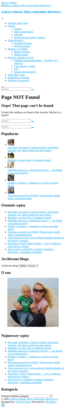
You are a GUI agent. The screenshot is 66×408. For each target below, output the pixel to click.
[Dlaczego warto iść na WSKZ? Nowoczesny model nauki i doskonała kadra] (11, 192)
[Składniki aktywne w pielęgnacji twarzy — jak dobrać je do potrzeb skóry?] (11, 167)
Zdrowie (18, 34)
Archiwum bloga (9, 265)
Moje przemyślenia (23, 31)
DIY (16, 69)
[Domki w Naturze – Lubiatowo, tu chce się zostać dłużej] (11, 180)
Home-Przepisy (15, 40)
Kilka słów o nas (16, 74)
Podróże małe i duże (18, 23)
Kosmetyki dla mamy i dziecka (29, 37)
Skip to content (8, 2)
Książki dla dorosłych (25, 72)
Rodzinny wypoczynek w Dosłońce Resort (29, 160)
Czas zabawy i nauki (24, 66)
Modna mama (21, 54)
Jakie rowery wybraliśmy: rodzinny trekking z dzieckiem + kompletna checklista (31, 250)
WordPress (50, 402)
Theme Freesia (22, 402)
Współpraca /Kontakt (18, 77)
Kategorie (6, 396)
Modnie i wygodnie (18, 49)
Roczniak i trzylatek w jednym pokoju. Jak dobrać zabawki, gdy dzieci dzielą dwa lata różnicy (33, 149)
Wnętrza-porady (22, 46)
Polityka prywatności (18, 80)
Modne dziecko (22, 51)
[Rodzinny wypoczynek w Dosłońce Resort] (11, 157)
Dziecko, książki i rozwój (20, 57)
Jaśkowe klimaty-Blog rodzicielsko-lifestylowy (31, 11)
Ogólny (11, 26)
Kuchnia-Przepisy (23, 43)
